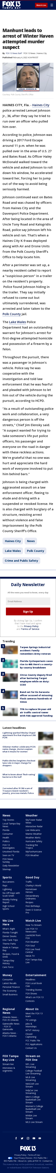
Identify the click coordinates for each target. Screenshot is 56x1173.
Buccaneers (8, 881)
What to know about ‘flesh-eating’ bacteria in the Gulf (18, 775)
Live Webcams (33, 830)
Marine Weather (34, 833)
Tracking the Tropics (32, 846)
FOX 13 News (29, 53)
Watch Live (41, 5)
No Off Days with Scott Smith (11, 894)
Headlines (30, 979)
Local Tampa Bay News (11, 825)
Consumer (7, 833)
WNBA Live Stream (31, 1117)
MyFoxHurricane (34, 851)
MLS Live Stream (34, 1122)
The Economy (9, 990)
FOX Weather (32, 855)
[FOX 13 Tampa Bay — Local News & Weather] (11, 5)
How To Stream (34, 925)
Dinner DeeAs (9, 936)
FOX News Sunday (7, 860)
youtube (33, 1138)
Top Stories (8, 819)
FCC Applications (34, 1044)
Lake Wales (17, 322)
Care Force (8, 967)
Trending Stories (34, 989)
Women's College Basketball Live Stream (34, 1109)
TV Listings (31, 1019)
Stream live (8, 1064)
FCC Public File (33, 1040)
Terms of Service (30, 629)
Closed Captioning (31, 1035)
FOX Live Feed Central (33, 951)
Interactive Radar (34, 826)
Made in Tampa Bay (10, 949)
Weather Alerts (33, 837)
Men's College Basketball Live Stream (33, 1099)
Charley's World (33, 885)
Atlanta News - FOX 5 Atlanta (9, 1034)
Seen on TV (8, 855)
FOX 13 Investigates (8, 846)
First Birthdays (33, 906)
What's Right (8, 928)
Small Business (10, 994)
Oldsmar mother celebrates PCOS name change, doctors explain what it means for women (19, 749)
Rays (4, 885)
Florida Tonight (10, 932)
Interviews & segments (8, 1069)
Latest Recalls (9, 983)
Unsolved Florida (10, 851)
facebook (16, 1138)
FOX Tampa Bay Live (34, 961)
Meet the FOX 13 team (34, 1015)
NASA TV (30, 955)
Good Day (32, 877)
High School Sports (8, 907)
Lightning (7, 889)
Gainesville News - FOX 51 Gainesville (10, 1026)
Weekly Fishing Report (9, 901)
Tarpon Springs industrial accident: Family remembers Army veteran (35, 650)
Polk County (11, 314)
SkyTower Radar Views (34, 821)
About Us (32, 1009)
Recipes (29, 902)
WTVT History (32, 1030)
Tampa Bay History (8, 962)
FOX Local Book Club (34, 984)
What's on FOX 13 (35, 997)
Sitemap (6, 869)
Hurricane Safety (34, 841)
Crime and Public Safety (21, 560)
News (31, 541)
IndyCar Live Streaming (32, 1092)
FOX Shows (31, 993)
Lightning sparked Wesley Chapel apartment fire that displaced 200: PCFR (19, 735)
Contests (30, 1000)
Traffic (29, 881)
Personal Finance (11, 986)
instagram (28, 1138)
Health (5, 837)
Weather (32, 815)
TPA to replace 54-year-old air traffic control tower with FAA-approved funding (36, 712)
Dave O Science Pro (33, 911)
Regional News (8, 1011)
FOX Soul (30, 945)
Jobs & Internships (31, 1025)
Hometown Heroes (31, 890)
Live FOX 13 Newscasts (31, 930)
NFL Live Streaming (31, 1065)
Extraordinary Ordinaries (32, 897)
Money (7, 975)
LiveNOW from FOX (33, 937)
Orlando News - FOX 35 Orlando (10, 1018)
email (39, 1138)
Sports (7, 877)
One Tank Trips (10, 939)
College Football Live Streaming (34, 1072)
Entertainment (36, 975)
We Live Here (7, 922)
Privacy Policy (31, 626)
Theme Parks (9, 943)
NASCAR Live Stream (32, 1085)
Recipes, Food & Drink (10, 955)
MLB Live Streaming (31, 1078)
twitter (22, 1138)
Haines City (42, 53)
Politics (6, 841)
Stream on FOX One (33, 1058)
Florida (5, 830)
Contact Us (31, 1047)
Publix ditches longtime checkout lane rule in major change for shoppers (18, 763)
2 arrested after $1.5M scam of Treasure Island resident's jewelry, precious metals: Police (18, 791)
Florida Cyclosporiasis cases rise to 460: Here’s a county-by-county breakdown (36, 664)
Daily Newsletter (10, 865)
